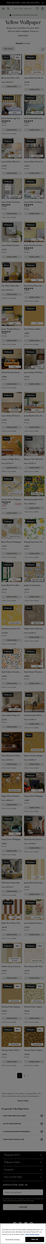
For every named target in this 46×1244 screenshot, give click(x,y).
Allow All (34, 1239)
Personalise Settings (13, 1239)
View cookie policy (32, 1234)
